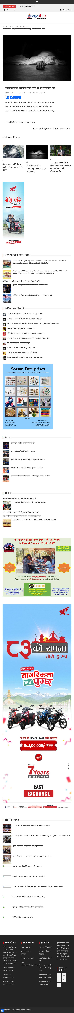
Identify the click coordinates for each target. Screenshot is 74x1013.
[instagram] (14, 10)
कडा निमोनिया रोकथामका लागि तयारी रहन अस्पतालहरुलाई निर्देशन (22, 516)
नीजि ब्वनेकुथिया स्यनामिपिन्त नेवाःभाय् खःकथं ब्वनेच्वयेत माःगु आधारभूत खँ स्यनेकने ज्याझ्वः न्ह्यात (41, 835)
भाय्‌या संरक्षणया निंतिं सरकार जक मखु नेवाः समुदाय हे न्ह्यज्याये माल (32, 856)
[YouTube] (8, 10)
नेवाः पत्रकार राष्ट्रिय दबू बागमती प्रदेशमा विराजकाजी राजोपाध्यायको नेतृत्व (28, 338)
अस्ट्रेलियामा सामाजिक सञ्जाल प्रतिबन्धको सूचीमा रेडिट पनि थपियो (21, 281)
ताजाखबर (32, 93)
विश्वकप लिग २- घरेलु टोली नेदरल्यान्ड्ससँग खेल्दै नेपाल (27, 467)
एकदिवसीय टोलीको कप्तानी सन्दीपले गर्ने (22, 443)
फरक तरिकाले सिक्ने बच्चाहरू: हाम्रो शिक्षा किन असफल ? (19, 498)
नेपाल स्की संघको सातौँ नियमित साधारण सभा (24, 451)
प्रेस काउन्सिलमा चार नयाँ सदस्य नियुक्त (18, 343)
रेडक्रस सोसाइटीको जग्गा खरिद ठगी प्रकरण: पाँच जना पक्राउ (24, 357)
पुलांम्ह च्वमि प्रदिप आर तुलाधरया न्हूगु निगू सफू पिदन (28, 846)
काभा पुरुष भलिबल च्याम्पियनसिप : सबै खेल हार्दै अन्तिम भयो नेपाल (30, 476)
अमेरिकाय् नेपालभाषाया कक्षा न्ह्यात (23, 917)
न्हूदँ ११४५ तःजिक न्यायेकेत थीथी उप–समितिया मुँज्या (28, 907)
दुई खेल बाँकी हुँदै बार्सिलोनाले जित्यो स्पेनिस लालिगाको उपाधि (30, 285)
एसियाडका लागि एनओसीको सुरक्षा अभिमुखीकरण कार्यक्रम (28, 459)
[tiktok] (11, 10)
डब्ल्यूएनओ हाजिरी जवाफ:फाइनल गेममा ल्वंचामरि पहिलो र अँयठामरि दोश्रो (34, 519)
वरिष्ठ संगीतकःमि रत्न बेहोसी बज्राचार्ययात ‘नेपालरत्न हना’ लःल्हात (31, 825)
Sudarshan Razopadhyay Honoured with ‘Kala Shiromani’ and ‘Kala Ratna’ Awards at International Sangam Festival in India (39, 262)
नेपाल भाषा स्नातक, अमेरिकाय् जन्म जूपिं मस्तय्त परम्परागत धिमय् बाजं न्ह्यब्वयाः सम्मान (38, 886)
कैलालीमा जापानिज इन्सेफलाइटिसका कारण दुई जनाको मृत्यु (36, 169)
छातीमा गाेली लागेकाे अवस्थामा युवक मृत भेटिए (21, 347)
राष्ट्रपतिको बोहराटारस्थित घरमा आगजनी (20, 122)
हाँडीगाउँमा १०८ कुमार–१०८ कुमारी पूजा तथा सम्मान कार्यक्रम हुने (25, 333)
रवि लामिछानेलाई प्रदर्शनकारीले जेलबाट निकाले (50, 129)
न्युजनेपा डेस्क (21, 93)
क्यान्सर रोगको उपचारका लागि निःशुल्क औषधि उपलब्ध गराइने (21, 512)
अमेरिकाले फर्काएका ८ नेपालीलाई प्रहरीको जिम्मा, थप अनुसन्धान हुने (32, 295)
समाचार (42, 93)
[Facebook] (4, 10)
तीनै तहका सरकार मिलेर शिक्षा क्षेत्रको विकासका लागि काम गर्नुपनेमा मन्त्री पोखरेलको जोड (60, 167)
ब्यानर (38, 93)
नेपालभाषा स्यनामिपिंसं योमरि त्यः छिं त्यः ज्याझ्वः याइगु (28, 896)
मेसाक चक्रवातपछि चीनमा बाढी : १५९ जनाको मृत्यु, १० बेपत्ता (13, 167)
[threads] (18, 10)
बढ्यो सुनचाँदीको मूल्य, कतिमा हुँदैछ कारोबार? (20, 328)
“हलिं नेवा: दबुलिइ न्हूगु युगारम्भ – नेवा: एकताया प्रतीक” (29, 876)
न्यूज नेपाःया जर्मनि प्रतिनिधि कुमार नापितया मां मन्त (27, 866)
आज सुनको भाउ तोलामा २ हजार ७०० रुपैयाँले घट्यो (22, 352)
